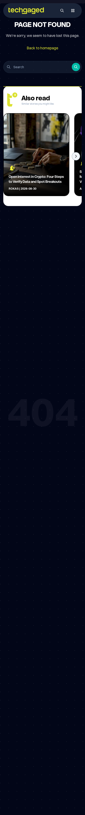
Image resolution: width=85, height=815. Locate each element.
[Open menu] (73, 10)
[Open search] (62, 10)
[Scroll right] (76, 156)
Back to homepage (42, 48)
